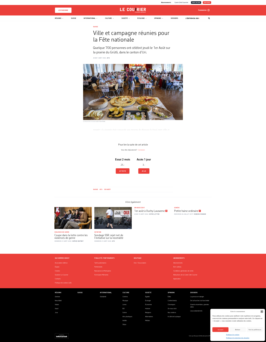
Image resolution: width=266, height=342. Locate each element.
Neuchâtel (58, 301)
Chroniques (171, 304)
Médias (147, 320)
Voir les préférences (254, 329)
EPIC (210, 336)
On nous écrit (139, 207)
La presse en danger (197, 297)
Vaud (56, 309)
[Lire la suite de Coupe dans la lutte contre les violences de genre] (73, 218)
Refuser (237, 329)
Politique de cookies (232, 335)
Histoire (147, 309)
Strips (124, 324)
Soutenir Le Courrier (61, 275)
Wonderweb (204, 336)
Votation (97, 232)
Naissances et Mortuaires (102, 271)
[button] (262, 312)
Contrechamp (172, 301)
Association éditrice (61, 263)
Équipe (57, 267)
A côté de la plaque (174, 316)
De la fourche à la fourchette (199, 301)
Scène (125, 312)
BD (124, 309)
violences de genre (61, 232)
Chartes (57, 271)
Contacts (58, 279)
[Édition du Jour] (192, 17)
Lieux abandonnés (196, 311)
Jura (56, 312)
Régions (58, 293)
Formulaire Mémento (101, 275)
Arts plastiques (127, 316)
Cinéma (125, 297)
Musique (125, 301)
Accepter (220, 329)
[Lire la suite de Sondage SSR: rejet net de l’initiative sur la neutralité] (113, 218)
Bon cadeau (177, 267)
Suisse (95, 27)
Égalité (147, 297)
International (106, 293)
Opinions (171, 293)
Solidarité (103, 297)
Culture (126, 293)
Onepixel (196, 336)
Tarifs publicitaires (100, 263)
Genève (177, 207)
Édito (169, 297)
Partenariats (98, 267)
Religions (148, 312)
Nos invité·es (172, 312)
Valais (57, 304)
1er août (107, 189)
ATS (101, 189)
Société (148, 293)
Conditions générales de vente (183, 271)
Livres (124, 304)
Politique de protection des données (237, 338)
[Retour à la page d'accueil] (133, 10)
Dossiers (194, 293)
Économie (148, 304)
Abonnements (178, 263)
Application (177, 279)
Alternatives (149, 316)
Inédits (125, 320)
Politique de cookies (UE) (63, 283)
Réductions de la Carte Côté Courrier (185, 275)
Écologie (148, 301)
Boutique (137, 258)
